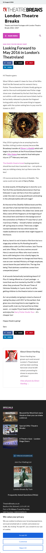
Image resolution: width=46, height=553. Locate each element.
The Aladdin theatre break (13, 163)
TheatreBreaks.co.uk (11, 503)
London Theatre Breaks (21, 18)
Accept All (23, 535)
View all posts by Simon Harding (29, 382)
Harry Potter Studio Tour (24, 312)
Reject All (23, 548)
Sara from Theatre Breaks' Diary (15, 44)
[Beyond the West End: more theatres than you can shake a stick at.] (10, 413)
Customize (23, 542)
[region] (23, 533)
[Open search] (40, 35)
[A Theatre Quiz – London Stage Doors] (10, 439)
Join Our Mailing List (23, 462)
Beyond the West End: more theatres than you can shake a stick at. (31, 415)
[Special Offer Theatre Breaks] (10, 426)
